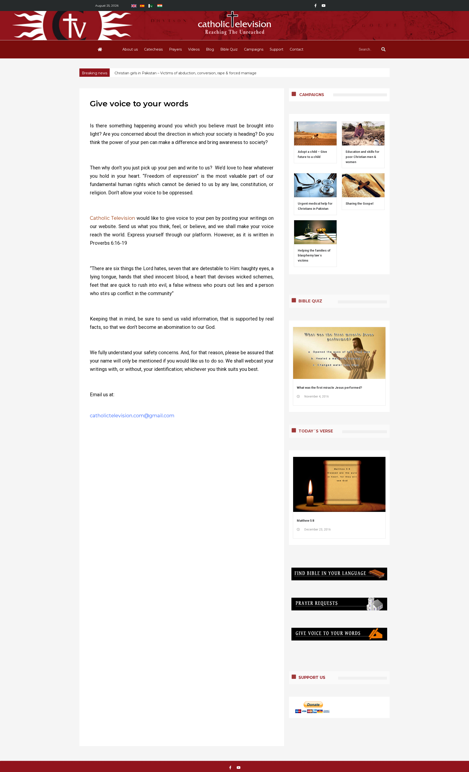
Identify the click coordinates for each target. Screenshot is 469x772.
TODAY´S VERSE (315, 431)
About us (130, 49)
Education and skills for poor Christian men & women (362, 157)
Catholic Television (112, 218)
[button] (386, 72)
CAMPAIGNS (311, 94)
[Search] (383, 49)
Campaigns (253, 49)
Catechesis (153, 49)
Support (276, 49)
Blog (210, 49)
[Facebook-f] (315, 5)
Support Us (311, 677)
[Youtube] (323, 5)
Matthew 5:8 (305, 520)
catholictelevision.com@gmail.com (132, 416)
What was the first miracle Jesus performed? (329, 387)
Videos (194, 49)
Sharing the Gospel (359, 203)
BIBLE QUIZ (310, 301)
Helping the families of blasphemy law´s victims (314, 256)
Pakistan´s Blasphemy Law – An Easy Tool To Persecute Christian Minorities (179, 73)
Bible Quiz (229, 49)
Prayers (175, 49)
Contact (296, 49)
